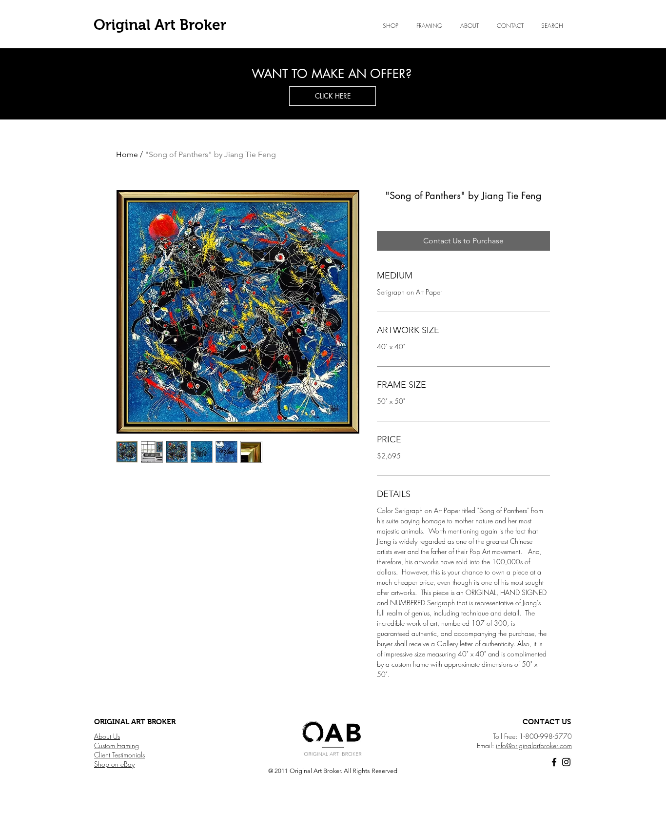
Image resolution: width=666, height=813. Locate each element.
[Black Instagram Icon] (566, 762)
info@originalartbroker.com (534, 745)
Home (127, 154)
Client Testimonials (119, 754)
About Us (107, 736)
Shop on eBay (114, 764)
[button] (469, 26)
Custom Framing (116, 745)
